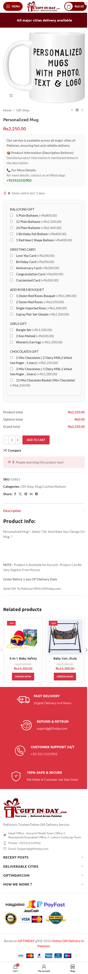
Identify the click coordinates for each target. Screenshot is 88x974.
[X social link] (20, 494)
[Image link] (35, 807)
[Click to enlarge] (11, 95)
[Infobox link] (44, 699)
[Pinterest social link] (26, 494)
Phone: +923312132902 (24, 843)
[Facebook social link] (15, 494)
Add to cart (36, 440)
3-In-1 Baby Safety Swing (23, 660)
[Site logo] (43, 6)
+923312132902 (19, 180)
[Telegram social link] (36, 494)
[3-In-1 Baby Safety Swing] (23, 636)
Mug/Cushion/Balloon (50, 486)
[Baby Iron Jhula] (64, 636)
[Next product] (82, 110)
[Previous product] (72, 110)
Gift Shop (22, 110)
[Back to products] (77, 110)
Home (7, 110)
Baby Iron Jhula (65, 658)
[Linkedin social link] (31, 494)
